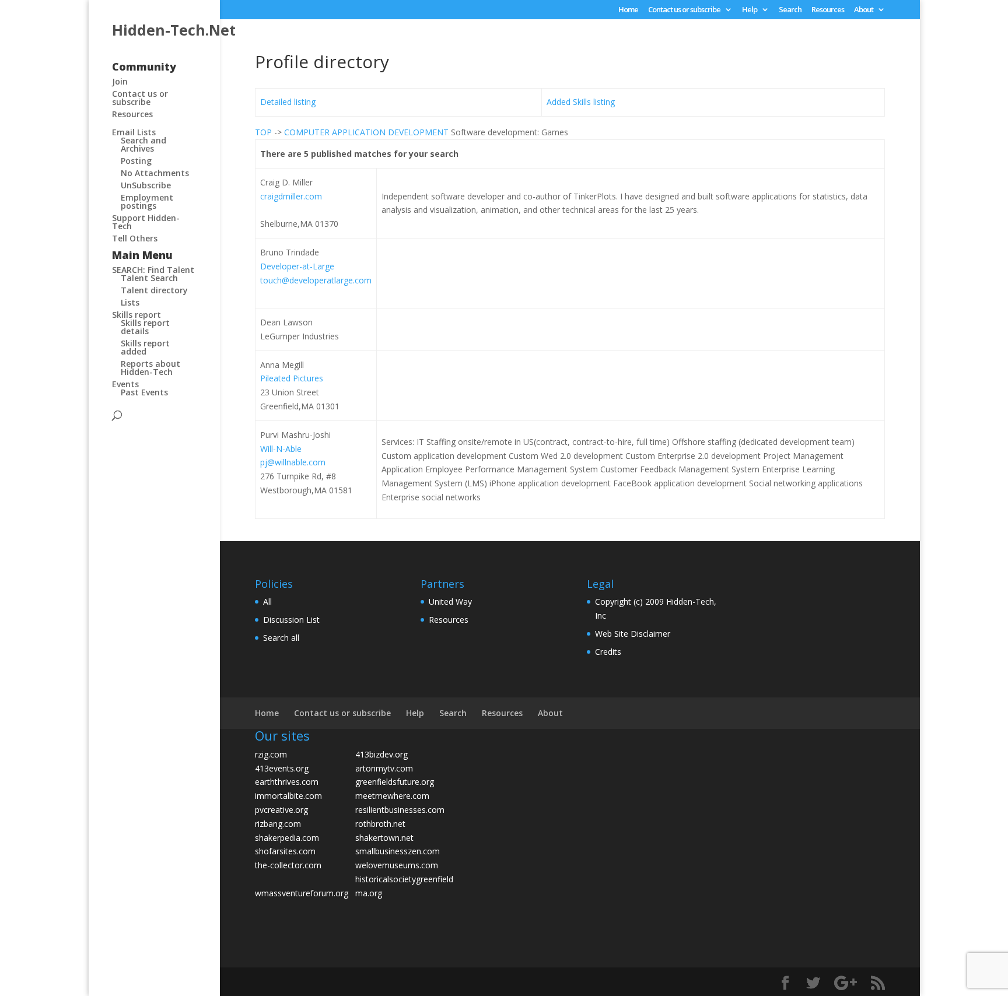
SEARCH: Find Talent (153, 269)
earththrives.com (286, 781)
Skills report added (145, 347)
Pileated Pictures (291, 378)
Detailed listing (288, 101)
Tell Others (135, 238)
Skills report (136, 314)
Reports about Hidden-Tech (150, 367)
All (267, 601)
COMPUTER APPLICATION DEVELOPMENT (366, 132)
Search (790, 10)
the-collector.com (288, 865)
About (863, 10)
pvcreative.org (281, 809)
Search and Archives (143, 144)
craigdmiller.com (291, 196)
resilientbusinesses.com (399, 809)
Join (120, 81)
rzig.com (271, 754)
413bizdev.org (381, 754)
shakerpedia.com (287, 837)
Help (749, 10)
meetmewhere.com (392, 795)
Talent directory (154, 290)
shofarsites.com (285, 851)
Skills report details (145, 326)
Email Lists (134, 132)
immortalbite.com (288, 795)
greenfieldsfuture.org (394, 781)
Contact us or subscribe (684, 10)
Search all (281, 637)
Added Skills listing (581, 101)
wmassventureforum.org (301, 893)
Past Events (144, 392)
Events (125, 384)
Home (628, 10)
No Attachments (155, 172)
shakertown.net (384, 837)
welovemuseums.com (396, 865)
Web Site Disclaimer (632, 633)
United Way (450, 601)
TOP (263, 132)
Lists (130, 302)
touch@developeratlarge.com (316, 280)
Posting (136, 160)
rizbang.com (278, 823)
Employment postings (147, 201)
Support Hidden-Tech (146, 222)
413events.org (282, 768)
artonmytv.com (384, 768)
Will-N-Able (281, 448)
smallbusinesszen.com (397, 851)
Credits (608, 651)
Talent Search (149, 277)
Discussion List (291, 619)
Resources (827, 10)
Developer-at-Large (297, 266)
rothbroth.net (380, 823)
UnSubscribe (146, 185)
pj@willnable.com (293, 462)
